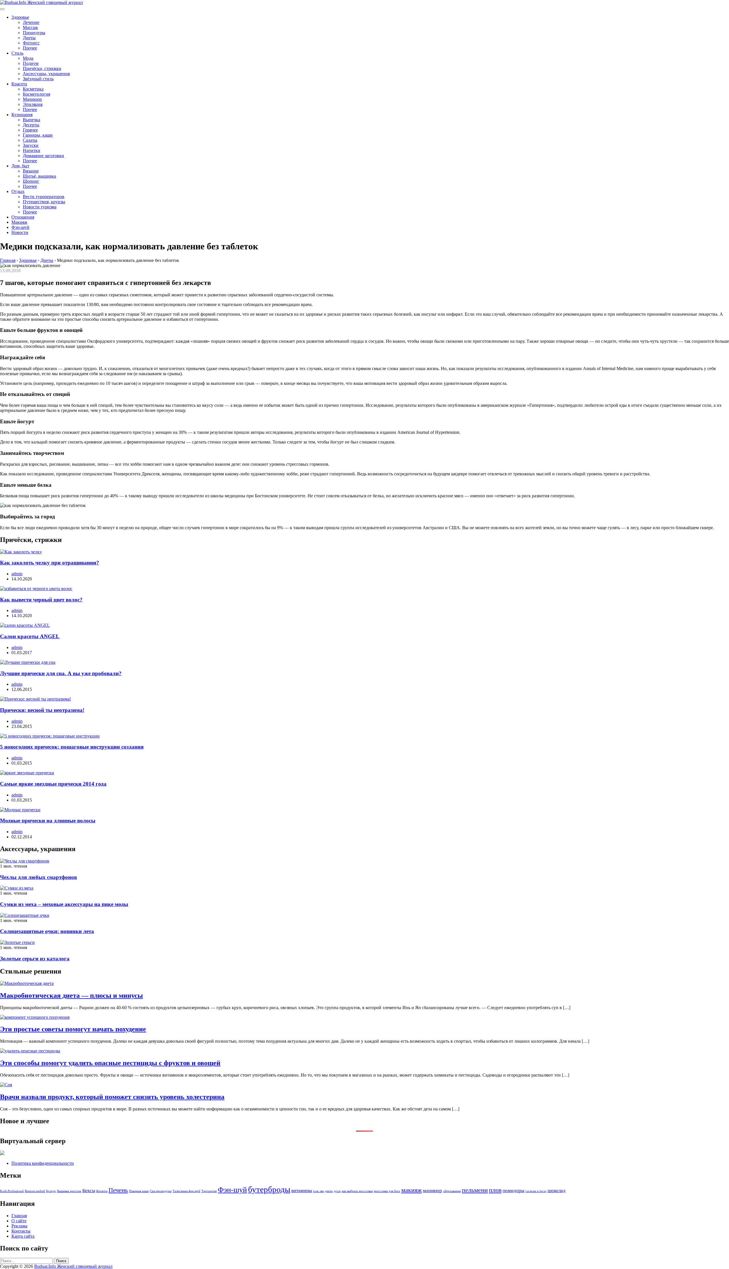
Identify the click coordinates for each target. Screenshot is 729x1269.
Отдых (17, 191)
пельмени (475, 1190)
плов (495, 1190)
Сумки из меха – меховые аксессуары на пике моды (64, 904)
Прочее (30, 48)
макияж (411, 1190)
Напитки (31, 150)
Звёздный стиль (38, 78)
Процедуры (34, 32)
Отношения (22, 217)
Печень (118, 1190)
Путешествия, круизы (44, 201)
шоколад (557, 1190)
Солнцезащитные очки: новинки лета (47, 931)
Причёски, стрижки (42, 68)
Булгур (51, 1191)
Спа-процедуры (160, 1191)
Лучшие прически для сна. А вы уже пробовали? (61, 673)
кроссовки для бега (387, 1191)
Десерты (31, 124)
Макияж (19, 222)
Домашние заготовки (43, 155)
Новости (19, 232)
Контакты (20, 1231)
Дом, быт (20, 165)
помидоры (513, 1190)
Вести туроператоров (43, 196)
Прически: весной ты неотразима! (42, 710)
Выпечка (31, 119)
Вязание (31, 171)
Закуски (30, 145)
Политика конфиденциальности (42, 1163)
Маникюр (32, 99)
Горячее (30, 130)
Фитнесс (31, 42)
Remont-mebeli (35, 1191)
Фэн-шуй (20, 227)
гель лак (318, 1191)
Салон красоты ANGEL (30, 636)
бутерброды (269, 1189)
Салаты (30, 140)
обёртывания (452, 1191)
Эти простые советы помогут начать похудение (73, 1029)
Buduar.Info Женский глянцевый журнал (73, 1266)
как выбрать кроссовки (357, 1191)
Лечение (31, 22)
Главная (19, 1215)
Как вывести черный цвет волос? (41, 600)
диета (329, 1191)
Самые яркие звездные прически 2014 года (53, 784)
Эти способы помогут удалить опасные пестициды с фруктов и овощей (110, 1063)
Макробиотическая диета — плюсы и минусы (71, 995)
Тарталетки (209, 1191)
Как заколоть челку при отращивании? (49, 563)
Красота (19, 83)
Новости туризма (39, 206)
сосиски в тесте (535, 1191)
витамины (301, 1190)
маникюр (432, 1190)
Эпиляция (32, 104)
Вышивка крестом (69, 1191)
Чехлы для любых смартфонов (38, 877)
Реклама (19, 1225)
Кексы (88, 1190)
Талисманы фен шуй (186, 1191)
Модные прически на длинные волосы (47, 821)
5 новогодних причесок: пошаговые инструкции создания (72, 747)
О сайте (18, 1220)
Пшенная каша (139, 1191)
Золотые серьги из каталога (34, 959)
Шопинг (31, 181)
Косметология (36, 94)
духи (337, 1191)
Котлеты (101, 1191)
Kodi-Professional (12, 1191)
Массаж (30, 27)
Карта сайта (22, 1236)
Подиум (30, 63)
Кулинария (21, 114)
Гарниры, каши (38, 135)
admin (16, 573)
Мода (28, 58)
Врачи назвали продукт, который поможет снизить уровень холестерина (112, 1096)
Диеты (29, 37)
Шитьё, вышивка (39, 176)
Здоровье (20, 17)
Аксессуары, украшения (46, 73)
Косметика (33, 89)
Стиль (17, 53)
